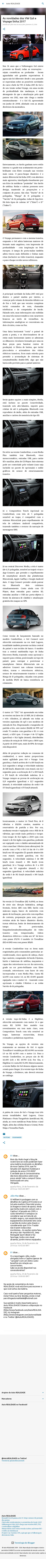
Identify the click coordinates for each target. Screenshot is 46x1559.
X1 (11, 1156)
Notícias (7, 1137)
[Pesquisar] (43, 3)
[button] (4, 29)
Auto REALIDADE (13, 4)
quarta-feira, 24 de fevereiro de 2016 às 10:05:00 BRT (24, 1187)
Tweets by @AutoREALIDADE (13, 1461)
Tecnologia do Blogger (24, 1543)
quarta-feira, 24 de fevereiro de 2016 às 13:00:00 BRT (24, 1275)
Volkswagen (16, 1137)
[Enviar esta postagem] (4, 1135)
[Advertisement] (23, 1361)
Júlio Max (14, 1196)
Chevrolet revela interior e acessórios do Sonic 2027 (22, 1522)
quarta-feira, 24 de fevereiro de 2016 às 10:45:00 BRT (24, 1244)
